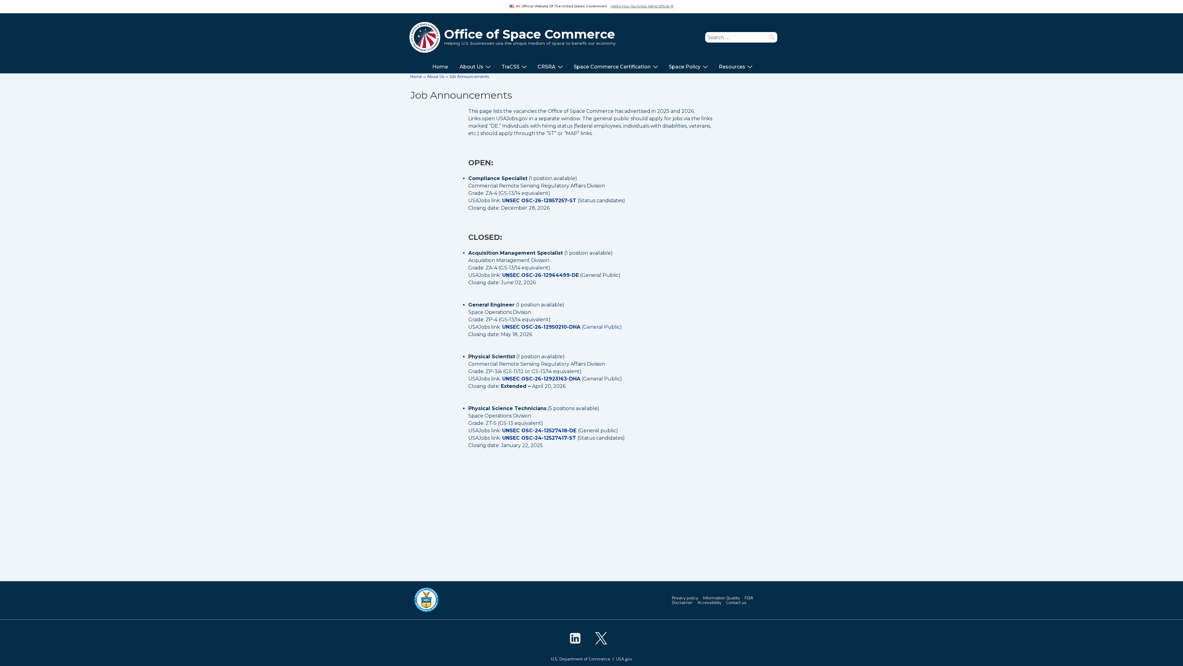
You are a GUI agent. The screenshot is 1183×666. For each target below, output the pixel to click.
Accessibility (709, 602)
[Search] (772, 37)
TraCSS (510, 67)
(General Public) (562, 327)
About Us (471, 67)
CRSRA (546, 67)
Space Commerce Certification (612, 67)
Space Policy (685, 67)
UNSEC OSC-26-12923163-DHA (541, 379)
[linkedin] (575, 638)
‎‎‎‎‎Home (440, 67)
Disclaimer (682, 602)
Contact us (736, 602)
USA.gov (624, 659)
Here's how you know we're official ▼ (642, 6)
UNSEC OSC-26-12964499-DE (540, 275)
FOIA (749, 598)
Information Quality (721, 598)
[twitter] (601, 638)
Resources (732, 67)
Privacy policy (685, 598)
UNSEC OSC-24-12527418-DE (539, 431)
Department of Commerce (584, 659)
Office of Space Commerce (529, 34)
